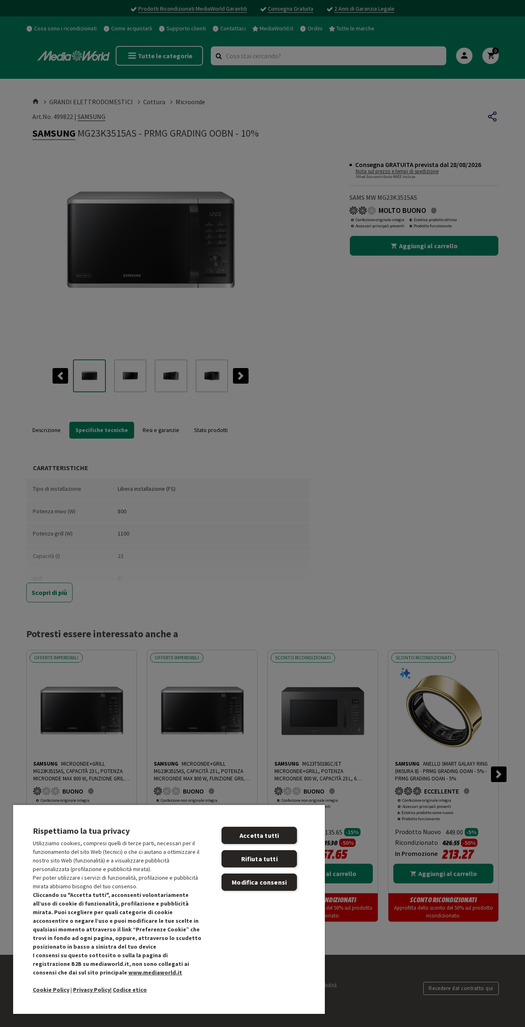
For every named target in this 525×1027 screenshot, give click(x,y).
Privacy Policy (91, 989)
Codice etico (130, 989)
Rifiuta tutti (259, 859)
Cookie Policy (51, 989)
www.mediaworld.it (155, 972)
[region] (169, 909)
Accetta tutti (259, 835)
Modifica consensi (259, 882)
